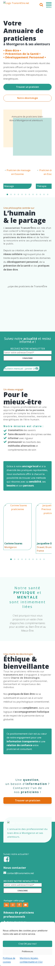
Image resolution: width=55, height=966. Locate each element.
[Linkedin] (6, 905)
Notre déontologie (27, 98)
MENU (49, 7)
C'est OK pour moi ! (27, 944)
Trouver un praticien (27, 86)
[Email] (25, 905)
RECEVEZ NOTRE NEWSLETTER (27, 348)
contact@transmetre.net (20, 873)
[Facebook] (19, 905)
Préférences (27, 951)
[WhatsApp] (13, 905)
